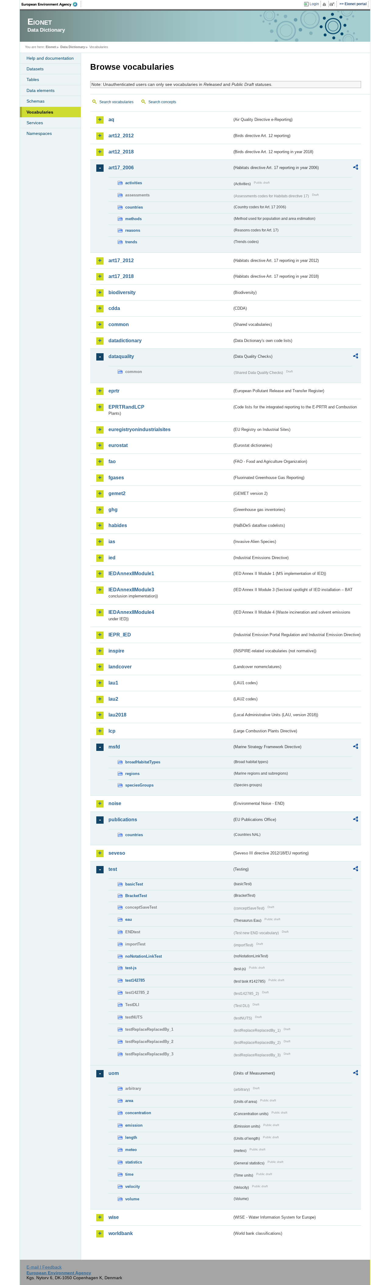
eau (128, 919)
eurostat (118, 445)
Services (35, 122)
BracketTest (136, 895)
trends (131, 242)
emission (134, 1125)
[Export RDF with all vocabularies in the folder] (355, 168)
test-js (130, 968)
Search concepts (162, 102)
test (112, 869)
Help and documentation (50, 58)
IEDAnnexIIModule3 (131, 589)
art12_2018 (121, 151)
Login (314, 4)
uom (113, 1073)
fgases (116, 477)
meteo (131, 1149)
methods (133, 219)
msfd (114, 746)
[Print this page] (325, 4)
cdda (114, 308)
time (129, 1174)
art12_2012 (121, 135)
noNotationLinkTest (143, 956)
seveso (116, 853)
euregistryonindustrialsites (139, 429)
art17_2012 (121, 260)
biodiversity (122, 292)
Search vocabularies (116, 102)
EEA (51, 4)
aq (111, 119)
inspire (116, 650)
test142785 (135, 980)
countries (134, 207)
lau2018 (117, 714)
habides (117, 525)
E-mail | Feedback (44, 1267)
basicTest (134, 884)
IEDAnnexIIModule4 (131, 612)
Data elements (41, 90)
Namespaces (39, 133)
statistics (133, 1162)
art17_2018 (121, 276)
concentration (138, 1113)
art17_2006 (121, 167)
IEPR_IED (119, 634)
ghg (113, 509)
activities (133, 183)
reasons (132, 230)
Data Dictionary (72, 47)
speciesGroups (139, 785)
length (131, 1137)
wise (113, 1217)
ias (111, 541)
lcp (111, 731)
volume (132, 1199)
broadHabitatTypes (142, 762)
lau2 (113, 699)
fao (112, 461)
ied (111, 557)
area (129, 1100)
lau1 (113, 682)
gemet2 (117, 493)
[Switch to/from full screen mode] (333, 4)
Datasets (35, 68)
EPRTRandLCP (126, 407)
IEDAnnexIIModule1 (131, 573)
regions (132, 773)
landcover (120, 666)
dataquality (121, 356)
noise (114, 803)
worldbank (120, 1233)
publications (122, 819)
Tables (33, 79)
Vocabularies (40, 112)
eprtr (113, 390)
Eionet (51, 47)
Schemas (35, 101)
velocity (132, 1186)
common (118, 324)
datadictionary (125, 340)
